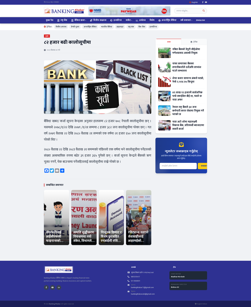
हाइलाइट (120, 27)
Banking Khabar (55, 304)
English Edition (202, 304)
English (200, 20)
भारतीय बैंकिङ (106, 27)
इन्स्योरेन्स (118, 20)
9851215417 (135, 276)
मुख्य (46, 36)
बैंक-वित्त (141, 27)
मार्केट (128, 20)
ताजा (169, 41)
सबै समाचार (185, 20)
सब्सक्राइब (205, 166)
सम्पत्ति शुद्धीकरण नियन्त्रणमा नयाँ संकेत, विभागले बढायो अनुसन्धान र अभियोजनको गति (83, 243)
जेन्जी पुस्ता (75, 27)
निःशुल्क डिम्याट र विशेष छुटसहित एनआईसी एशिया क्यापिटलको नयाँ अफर (111, 241)
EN (59, 287)
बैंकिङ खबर (80, 20)
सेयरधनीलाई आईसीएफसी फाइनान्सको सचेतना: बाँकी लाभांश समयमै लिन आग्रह (54, 243)
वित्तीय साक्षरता (99, 20)
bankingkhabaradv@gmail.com (143, 293)
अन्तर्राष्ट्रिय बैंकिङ (169, 20)
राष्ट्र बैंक (64, 20)
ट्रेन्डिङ (195, 41)
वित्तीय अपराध (61, 27)
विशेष (152, 20)
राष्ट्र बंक (131, 27)
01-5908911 (135, 281)
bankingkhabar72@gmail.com (142, 287)
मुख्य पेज (49, 20)
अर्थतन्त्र (142, 20)
